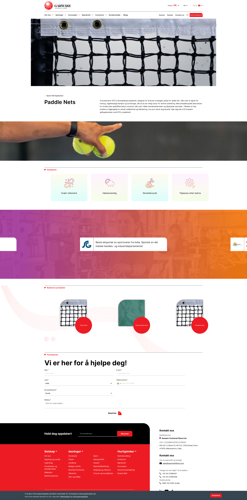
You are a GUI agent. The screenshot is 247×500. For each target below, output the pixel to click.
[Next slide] (185, 244)
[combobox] (78, 383)
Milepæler (48, 472)
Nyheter (170, 15)
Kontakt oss (179, 15)
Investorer (99, 15)
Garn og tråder (75, 477)
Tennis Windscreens (141, 325)
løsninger (59, 15)
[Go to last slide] (62, 244)
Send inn (112, 413)
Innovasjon (72, 15)
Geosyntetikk (98, 459)
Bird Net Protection (76, 470)
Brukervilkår (122, 473)
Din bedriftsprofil (50, 390)
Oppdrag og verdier (52, 459)
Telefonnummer (121, 380)
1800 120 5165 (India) (171, 483)
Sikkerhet (72, 473)
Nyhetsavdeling (124, 456)
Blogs (125, 15)
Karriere (162, 15)
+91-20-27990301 (169, 474)
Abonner (125, 434)
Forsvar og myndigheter (103, 473)
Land (46, 380)
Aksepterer (216, 495)
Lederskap (48, 463)
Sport (95, 456)
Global (170, 5)
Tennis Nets (83, 325)
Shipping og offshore (102, 470)
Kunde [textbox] (47, 393)
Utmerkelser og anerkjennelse (50, 467)
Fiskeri (71, 459)
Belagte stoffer (75, 466)
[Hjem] (57, 5)
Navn (46, 370)
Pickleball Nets (199, 325)
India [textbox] (47, 383)
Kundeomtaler (115, 15)
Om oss (47, 15)
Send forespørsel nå (196, 15)
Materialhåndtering (101, 466)
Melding (47, 400)
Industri (96, 463)
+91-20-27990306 (169, 477)
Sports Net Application (55, 96)
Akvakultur (73, 456)
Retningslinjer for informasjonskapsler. (74, 496)
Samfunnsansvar (51, 476)
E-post (118, 370)
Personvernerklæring (126, 470)
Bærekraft (86, 15)
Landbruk (72, 463)
